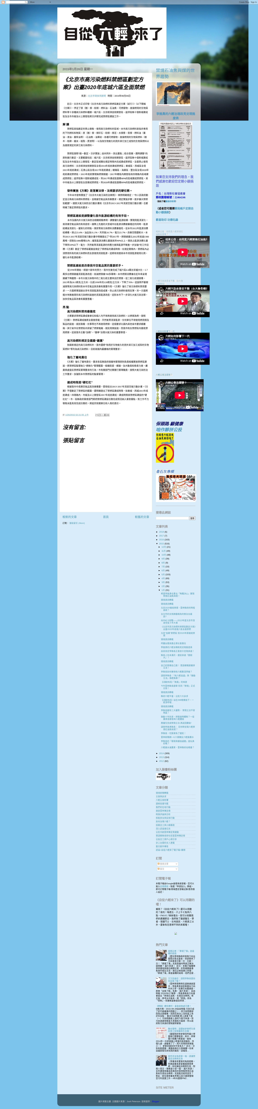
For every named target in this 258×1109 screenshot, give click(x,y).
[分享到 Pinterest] (108, 414)
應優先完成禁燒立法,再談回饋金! (176, 723)
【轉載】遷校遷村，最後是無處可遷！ (173, 1006)
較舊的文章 (142, 517)
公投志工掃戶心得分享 (166, 839)
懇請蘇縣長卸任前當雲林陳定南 (170, 836)
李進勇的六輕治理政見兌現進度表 (176, 647)
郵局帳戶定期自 (184, 208)
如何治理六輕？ (163, 821)
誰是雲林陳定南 (163, 811)
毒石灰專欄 (165, 472)
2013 (162, 757)
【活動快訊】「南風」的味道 (174, 682)
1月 (163, 590)
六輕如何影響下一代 (165, 331)
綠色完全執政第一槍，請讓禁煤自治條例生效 (181, 1057)
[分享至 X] (102, 414)
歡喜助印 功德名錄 (167, 219)
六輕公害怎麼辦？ (164, 375)
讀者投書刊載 (162, 804)
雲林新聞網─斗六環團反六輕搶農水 (177, 737)
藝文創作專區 (162, 846)
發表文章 (163, 864)
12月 (164, 547)
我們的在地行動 (163, 807)
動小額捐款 (162, 212)
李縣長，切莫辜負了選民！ (173, 733)
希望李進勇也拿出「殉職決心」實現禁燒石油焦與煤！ (177, 595)
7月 (163, 567)
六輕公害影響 (162, 800)
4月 (163, 578)
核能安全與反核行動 (165, 818)
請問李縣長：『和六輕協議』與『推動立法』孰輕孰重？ (178, 676)
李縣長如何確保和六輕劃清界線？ (176, 672)
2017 (162, 536)
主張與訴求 (161, 796)
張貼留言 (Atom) (77, 523)
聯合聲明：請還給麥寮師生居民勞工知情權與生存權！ (181, 1030)
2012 (162, 761)
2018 (162, 532)
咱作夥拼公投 (169, 429)
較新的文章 (70, 517)
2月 (163, 586)
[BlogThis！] (99, 414)
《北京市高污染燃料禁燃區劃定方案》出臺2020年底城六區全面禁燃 (178, 628)
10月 (164, 555)
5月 (163, 574)
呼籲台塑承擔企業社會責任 (173, 643)
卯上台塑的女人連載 (165, 843)
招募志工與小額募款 (165, 825)
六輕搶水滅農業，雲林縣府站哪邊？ (177, 747)
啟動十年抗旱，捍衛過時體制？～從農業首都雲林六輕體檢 (177, 718)
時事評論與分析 (163, 814)
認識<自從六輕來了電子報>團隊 (170, 850)
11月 (164, 551)
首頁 (106, 517)
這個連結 (164, 886)
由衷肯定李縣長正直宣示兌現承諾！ (177, 651)
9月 (163, 559)
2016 (162, 540)
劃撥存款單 (170, 201)
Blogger (155, 1101)
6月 (163, 570)
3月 (163, 582)
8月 (163, 563)
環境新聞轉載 (162, 793)
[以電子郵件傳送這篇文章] (96, 414)
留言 (161, 869)
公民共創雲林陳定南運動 (167, 832)
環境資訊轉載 (167, 600)
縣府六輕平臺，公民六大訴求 (174, 696)
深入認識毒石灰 (163, 829)
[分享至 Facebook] (105, 414)
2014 (162, 753)
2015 (162, 544)
